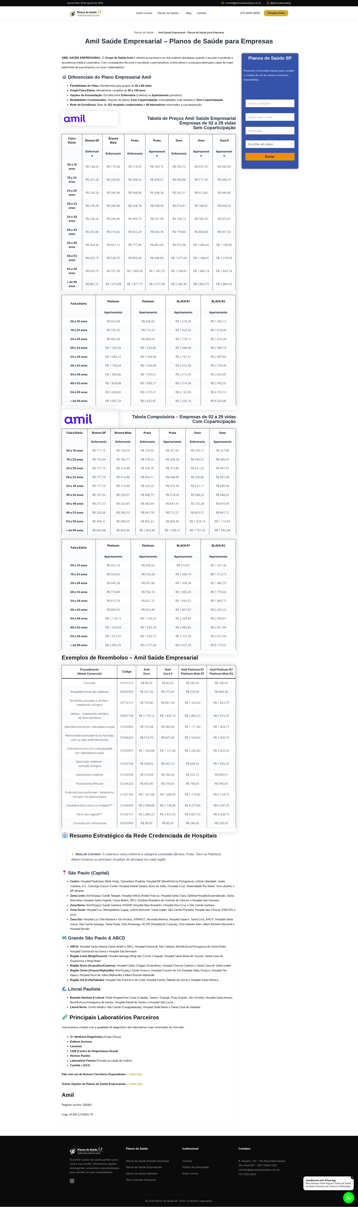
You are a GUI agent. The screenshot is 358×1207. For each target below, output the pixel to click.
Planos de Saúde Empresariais (144, 1167)
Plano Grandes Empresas (141, 1179)
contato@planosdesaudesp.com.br (259, 1169)
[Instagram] (72, 1181)
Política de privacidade (195, 1167)
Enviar (270, 156)
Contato (201, 13)
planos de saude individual (141, 1173)
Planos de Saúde (168, 13)
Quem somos (144, 13)
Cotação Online (276, 13)
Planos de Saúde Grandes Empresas (147, 1160)
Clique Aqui (135, 1074)
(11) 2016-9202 (250, 13)
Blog (188, 13)
